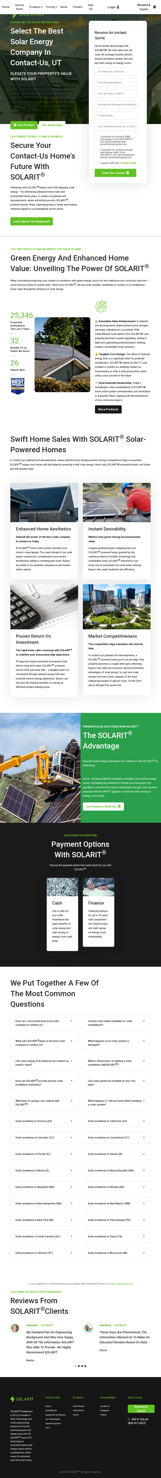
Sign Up (90, 7)
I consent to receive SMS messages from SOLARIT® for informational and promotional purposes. (116, 140)
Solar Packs (78, 1410)
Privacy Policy (127, 163)
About (63, 6)
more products (108, 409)
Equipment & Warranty (55, 1415)
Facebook (105, 1406)
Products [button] (35, 6)
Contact (77, 6)
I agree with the (118, 163)
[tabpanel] (43, 1343)
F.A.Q (47, 1428)
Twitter (103, 1415)
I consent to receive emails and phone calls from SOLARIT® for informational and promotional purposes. (117, 153)
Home (6, 6)
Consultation (51, 1410)
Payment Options (53, 1423)
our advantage (52, 125)
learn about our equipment (31, 221)
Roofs (76, 1415)
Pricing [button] (50, 6)
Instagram (104, 1410)
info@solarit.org (123, 1283)
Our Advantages (52, 1419)
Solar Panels (78, 1406)
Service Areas (19, 7)
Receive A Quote (141, 1409)
